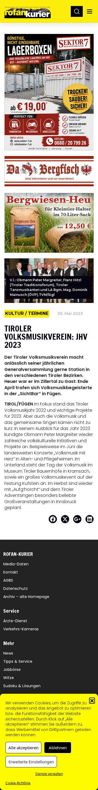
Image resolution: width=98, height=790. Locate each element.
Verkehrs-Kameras (21, 629)
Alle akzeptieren (23, 747)
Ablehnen (58, 747)
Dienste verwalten (49, 774)
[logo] (27, 11)
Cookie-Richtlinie (17, 783)
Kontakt (10, 572)
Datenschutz (15, 588)
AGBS (8, 580)
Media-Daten (16, 564)
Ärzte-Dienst (15, 621)
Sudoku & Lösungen (22, 686)
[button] (92, 700)
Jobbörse (12, 669)
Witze (8, 677)
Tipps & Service (17, 661)
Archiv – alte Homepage (26, 596)
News (8, 653)
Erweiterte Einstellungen (31, 761)
